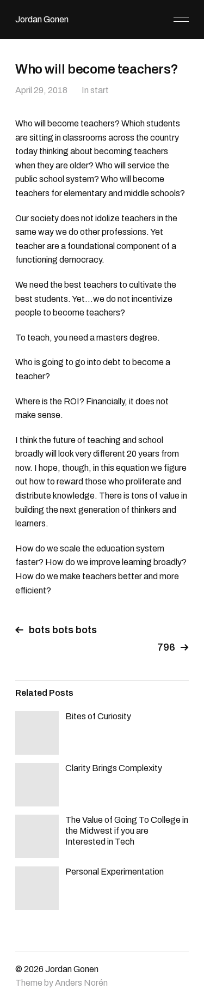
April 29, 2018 (41, 90)
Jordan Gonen (42, 19)
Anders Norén (81, 982)
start (99, 90)
